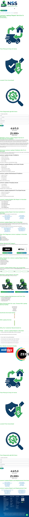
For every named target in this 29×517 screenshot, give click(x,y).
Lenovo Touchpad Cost (7, 229)
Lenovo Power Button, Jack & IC (7, 216)
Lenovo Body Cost (22, 230)
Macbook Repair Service (11, 501)
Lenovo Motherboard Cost (22, 228)
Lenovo (12, 12)
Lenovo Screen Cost (22, 227)
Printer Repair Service (12, 506)
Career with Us (17, 504)
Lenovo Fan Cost (7, 230)
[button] (14, 8)
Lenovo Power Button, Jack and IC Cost (7, 227)
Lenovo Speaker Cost (7, 228)
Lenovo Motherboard (22, 216)
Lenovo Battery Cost (7, 231)
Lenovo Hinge (22, 483)
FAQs (16, 500)
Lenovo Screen (7, 219)
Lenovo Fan (21, 217)
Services (3, 12)
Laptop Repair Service (8, 12)
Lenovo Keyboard (7, 483)
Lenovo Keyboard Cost (21, 229)
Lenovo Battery (7, 218)
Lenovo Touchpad (7, 215)
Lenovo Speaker (21, 215)
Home (1, 12)
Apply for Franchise (17, 508)
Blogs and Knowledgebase (18, 502)
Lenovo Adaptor (21, 218)
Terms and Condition (17, 506)
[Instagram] (23, 499)
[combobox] (1, 117)
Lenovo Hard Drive (7, 217)
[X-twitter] (22, 500)
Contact (17, 499)
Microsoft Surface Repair (11, 504)
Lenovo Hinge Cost (7, 492)
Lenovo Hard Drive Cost (21, 492)
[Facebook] (22, 499)
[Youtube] (23, 500)
